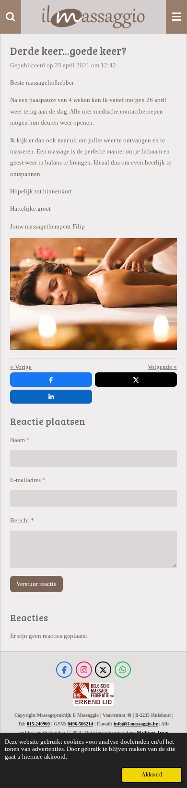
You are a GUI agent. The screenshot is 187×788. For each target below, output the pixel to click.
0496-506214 (80, 723)
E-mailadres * (28, 479)
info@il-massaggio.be (136, 723)
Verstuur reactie (36, 583)
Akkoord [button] (151, 775)
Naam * (20, 440)
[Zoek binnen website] (10, 17)
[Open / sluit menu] (176, 17)
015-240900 (38, 723)
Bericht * (22, 520)
